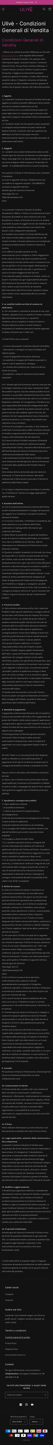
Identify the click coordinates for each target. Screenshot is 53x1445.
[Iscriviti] (45, 1395)
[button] (3, 9)
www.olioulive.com (10, 55)
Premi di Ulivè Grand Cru (15, 1355)
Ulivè (28, 1440)
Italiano (34, 1422)
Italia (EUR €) (17, 1422)
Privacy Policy (10, 1343)
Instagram (9, 1294)
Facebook (9, 1300)
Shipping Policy (11, 1349)
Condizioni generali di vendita (17, 1337)
